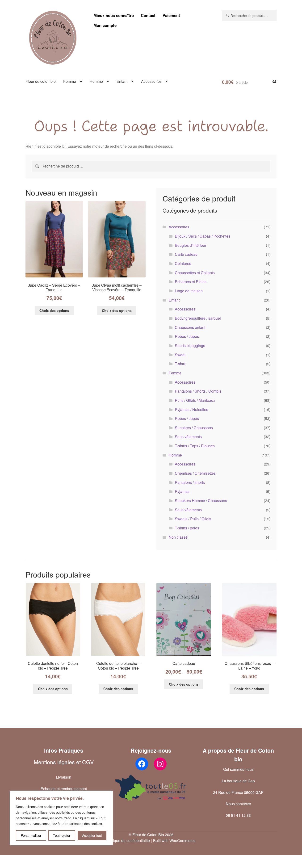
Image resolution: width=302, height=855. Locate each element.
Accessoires (151, 81)
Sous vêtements (188, 436)
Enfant (122, 81)
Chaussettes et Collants (195, 272)
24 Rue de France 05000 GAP (238, 792)
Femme (69, 81)
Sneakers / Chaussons (194, 427)
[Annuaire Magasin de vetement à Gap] (151, 788)
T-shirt (180, 363)
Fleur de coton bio (40, 81)
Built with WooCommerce (174, 840)
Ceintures (183, 263)
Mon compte (105, 25)
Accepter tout (92, 835)
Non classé (178, 537)
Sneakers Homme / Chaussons (201, 500)
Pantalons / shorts (190, 482)
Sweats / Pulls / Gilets (193, 518)
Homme (96, 81)
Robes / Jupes (187, 336)
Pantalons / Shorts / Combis (198, 391)
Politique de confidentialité (127, 840)
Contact (148, 15)
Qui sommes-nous (238, 769)
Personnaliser (31, 835)
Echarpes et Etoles (190, 281)
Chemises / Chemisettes (195, 473)
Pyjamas (182, 491)
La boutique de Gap (238, 781)
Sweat (180, 354)
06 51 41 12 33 (238, 815)
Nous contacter (238, 803)
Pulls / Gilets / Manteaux (195, 400)
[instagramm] (160, 764)
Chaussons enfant (190, 327)
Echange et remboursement (64, 788)
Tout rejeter (61, 835)
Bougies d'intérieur (190, 245)
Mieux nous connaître (113, 15)
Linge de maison (189, 290)
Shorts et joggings (190, 345)
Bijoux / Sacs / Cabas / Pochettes (202, 236)
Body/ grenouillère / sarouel (198, 318)
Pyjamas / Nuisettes (191, 409)
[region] (61, 818)
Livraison (63, 777)
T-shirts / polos (187, 528)
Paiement (171, 15)
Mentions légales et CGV (64, 762)
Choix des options (54, 310)
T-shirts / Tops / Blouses (195, 445)
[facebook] (141, 764)
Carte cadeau (186, 254)
